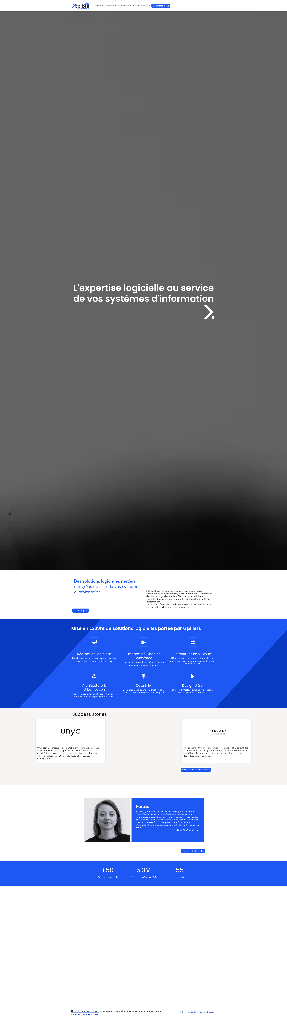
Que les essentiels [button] (189, 1012)
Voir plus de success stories (196, 769)
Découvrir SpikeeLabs (193, 851)
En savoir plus (80, 610)
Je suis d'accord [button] (207, 1012)
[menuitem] (99, 6)
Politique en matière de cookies (85, 1014)
